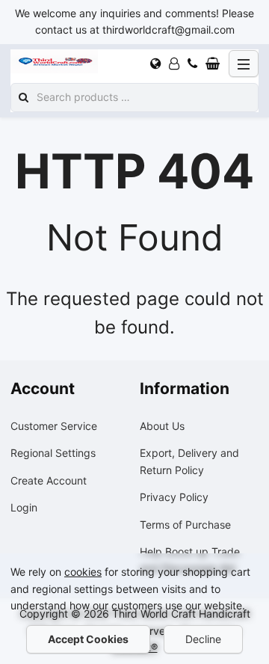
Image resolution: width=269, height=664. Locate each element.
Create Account (48, 480)
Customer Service (53, 425)
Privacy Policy (174, 497)
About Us (162, 425)
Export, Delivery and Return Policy (189, 461)
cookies (83, 571)
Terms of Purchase (185, 524)
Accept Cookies (88, 639)
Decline (203, 639)
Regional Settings (53, 452)
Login (23, 507)
